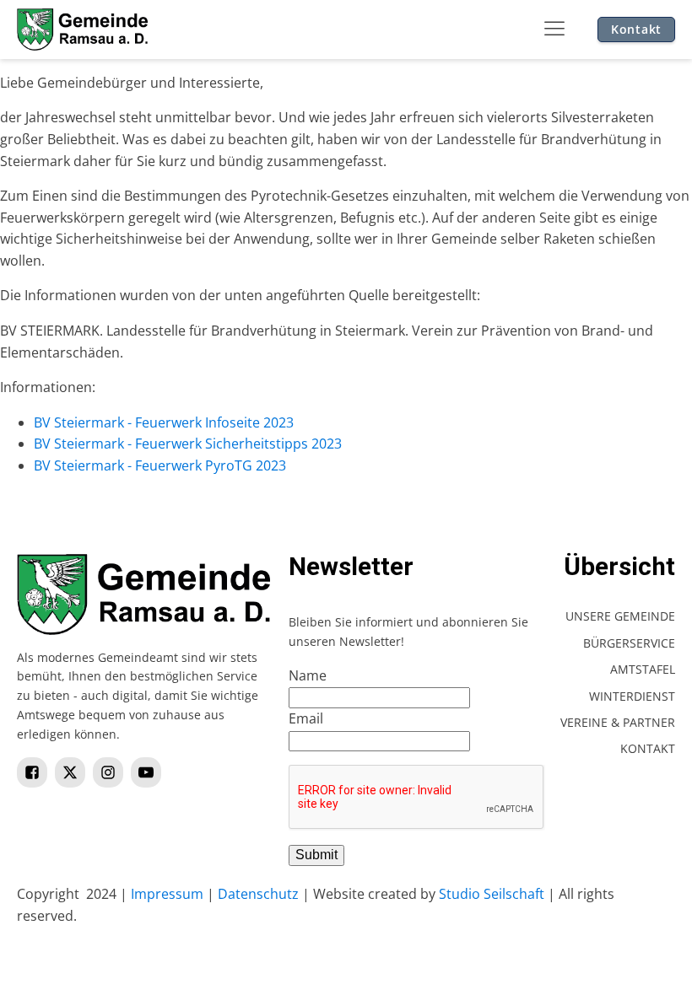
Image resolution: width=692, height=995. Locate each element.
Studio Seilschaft (491, 894)
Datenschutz (258, 894)
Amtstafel (642, 669)
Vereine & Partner (617, 722)
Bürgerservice (629, 643)
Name (308, 675)
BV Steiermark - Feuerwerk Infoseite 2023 (164, 422)
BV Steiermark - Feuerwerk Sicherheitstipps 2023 (188, 443)
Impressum (167, 894)
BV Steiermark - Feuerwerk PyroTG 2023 (160, 465)
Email (306, 718)
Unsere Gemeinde (620, 616)
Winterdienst (632, 696)
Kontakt (636, 29)
